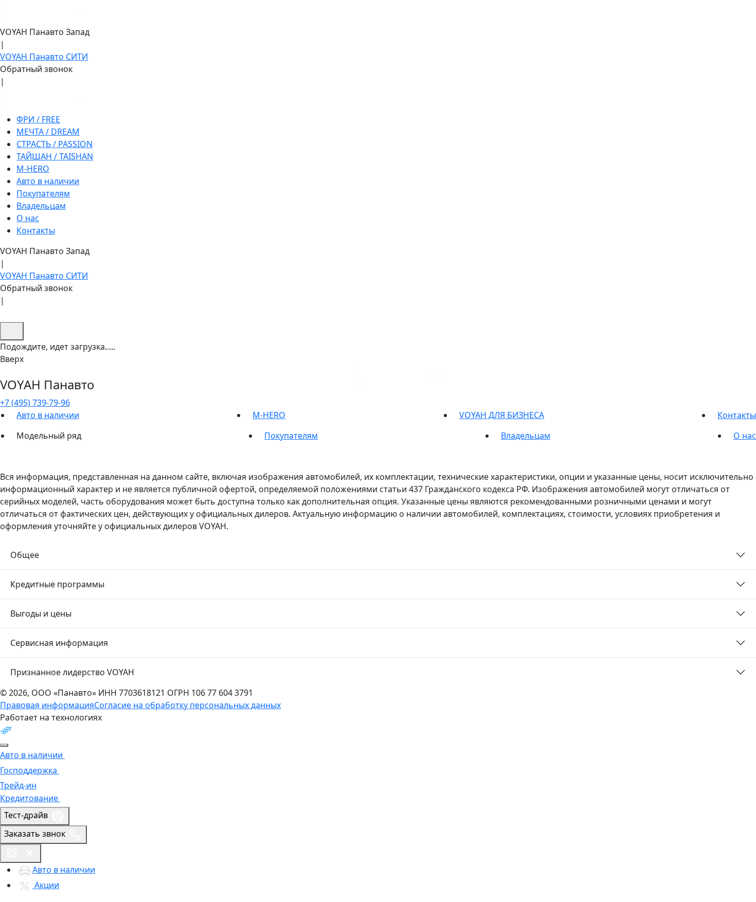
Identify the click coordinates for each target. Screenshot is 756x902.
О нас (27, 218)
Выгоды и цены (40, 613)
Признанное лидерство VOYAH (72, 672)
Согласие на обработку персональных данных (187, 705)
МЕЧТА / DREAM (48, 131)
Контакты (35, 230)
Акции (45, 885)
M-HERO (32, 168)
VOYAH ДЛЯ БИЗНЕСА (501, 415)
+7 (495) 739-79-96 (35, 402)
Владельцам (41, 205)
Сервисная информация (59, 642)
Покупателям (43, 193)
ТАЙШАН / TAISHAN (54, 156)
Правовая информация (47, 705)
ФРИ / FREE (38, 119)
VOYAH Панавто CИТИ (44, 56)
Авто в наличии (47, 181)
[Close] (4, 745)
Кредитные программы (57, 584)
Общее (24, 555)
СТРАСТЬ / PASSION (54, 144)
